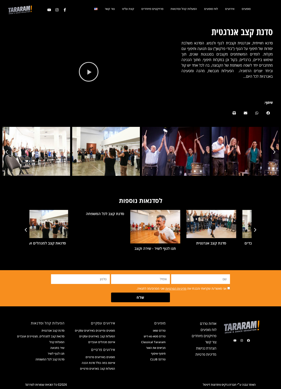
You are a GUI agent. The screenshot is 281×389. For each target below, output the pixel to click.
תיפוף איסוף (158, 353)
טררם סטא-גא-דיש (155, 336)
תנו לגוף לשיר (56, 353)
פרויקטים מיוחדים (152, 9)
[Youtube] (49, 10)
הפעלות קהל (56, 342)
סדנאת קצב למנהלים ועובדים (56, 243)
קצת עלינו (128, 9)
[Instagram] (57, 10)
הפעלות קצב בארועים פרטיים (97, 368)
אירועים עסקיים (103, 323)
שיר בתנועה (57, 348)
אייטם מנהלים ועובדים (101, 342)
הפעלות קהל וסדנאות (184, 9)
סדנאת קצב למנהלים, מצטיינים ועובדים (40, 336)
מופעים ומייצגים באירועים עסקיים (95, 330)
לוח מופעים (211, 9)
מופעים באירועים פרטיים (100, 357)
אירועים (230, 9)
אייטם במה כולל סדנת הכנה (98, 363)
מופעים (246, 9)
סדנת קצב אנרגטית (225, 243)
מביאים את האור (156, 348)
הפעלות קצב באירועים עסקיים (97, 336)
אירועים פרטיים (103, 349)
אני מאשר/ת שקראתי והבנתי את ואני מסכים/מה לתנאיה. (181, 288)
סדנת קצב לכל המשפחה (118, 213)
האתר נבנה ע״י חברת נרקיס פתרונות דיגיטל (229, 384)
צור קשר (110, 9)
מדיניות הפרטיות (175, 288)
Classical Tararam (153, 342)
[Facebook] (248, 340)
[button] (268, 113)
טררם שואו (159, 330)
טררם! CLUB (158, 359)
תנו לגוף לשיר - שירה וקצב (168, 248)
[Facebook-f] (65, 10)
